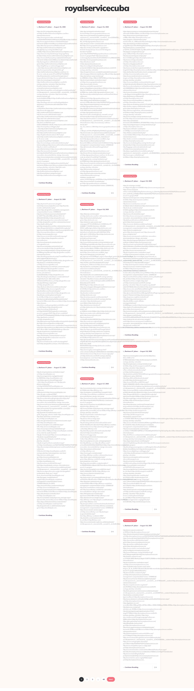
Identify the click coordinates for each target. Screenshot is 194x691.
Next (111, 679)
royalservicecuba (97, 8)
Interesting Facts (44, 22)
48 (104, 679)
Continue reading (45, 183)
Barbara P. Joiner (45, 27)
